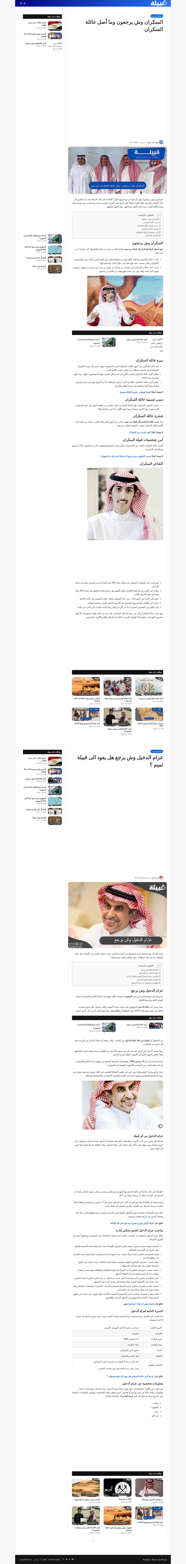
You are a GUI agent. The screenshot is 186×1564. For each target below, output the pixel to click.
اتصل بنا (44, 1559)
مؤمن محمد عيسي (153, 142)
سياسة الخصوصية (26, 1559)
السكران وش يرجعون (150, 219)
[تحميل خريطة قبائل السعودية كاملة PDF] (149, 714)
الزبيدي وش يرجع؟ (39, 266)
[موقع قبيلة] (159, 3)
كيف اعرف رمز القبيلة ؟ (140, 432)
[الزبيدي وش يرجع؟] (55, 269)
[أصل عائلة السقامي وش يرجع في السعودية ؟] (117, 717)
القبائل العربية (157, 16)
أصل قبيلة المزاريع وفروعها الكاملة (87, 723)
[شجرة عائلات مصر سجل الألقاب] (55, 26)
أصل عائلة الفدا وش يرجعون (137, 339)
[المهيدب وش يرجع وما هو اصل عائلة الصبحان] (86, 686)
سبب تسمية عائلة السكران (147, 225)
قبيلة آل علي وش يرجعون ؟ (36, 258)
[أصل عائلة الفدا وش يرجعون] (156, 345)
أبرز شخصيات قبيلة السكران (147, 232)
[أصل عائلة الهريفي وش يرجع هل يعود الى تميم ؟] (117, 686)
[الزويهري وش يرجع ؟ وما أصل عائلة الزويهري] (55, 250)
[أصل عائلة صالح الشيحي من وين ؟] (149, 686)
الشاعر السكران (152, 235)
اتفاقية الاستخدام (54, 1559)
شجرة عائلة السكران (150, 229)
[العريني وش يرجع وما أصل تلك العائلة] (55, 36)
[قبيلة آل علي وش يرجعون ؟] (55, 259)
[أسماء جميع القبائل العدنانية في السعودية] (109, 342)
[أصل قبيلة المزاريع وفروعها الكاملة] (86, 714)
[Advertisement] (117, 86)
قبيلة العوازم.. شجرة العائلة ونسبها (135, 392)
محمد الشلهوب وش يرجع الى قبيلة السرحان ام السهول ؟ (125, 456)
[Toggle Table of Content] (157, 215)
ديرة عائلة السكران (150, 222)
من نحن (36, 1559)
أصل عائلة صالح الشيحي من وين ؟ (150, 698)
